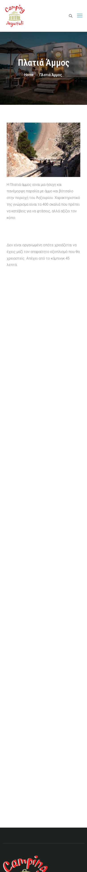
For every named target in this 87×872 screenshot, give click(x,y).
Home (29, 74)
